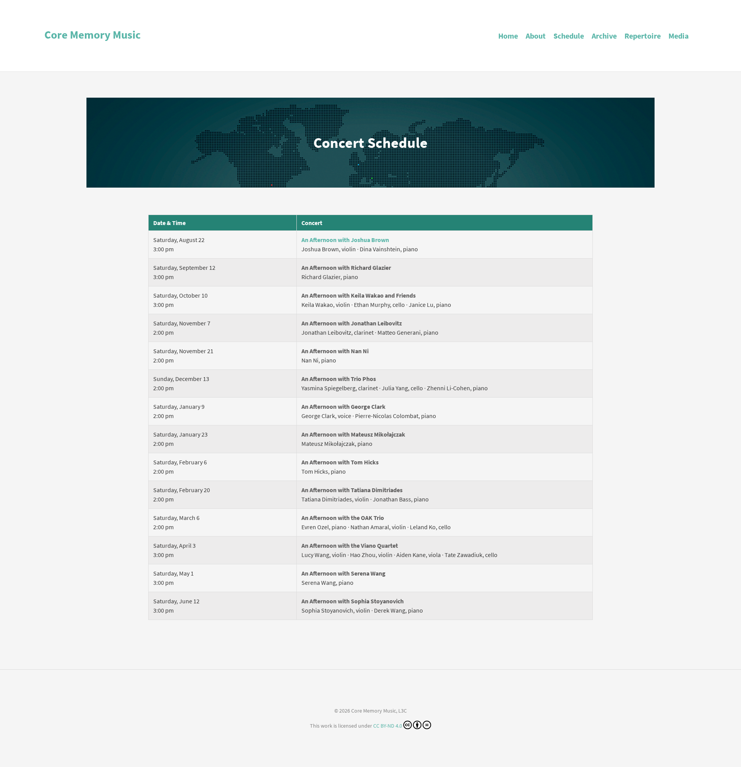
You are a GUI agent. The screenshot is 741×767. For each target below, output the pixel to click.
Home (508, 36)
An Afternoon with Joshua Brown (345, 240)
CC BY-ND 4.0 (387, 725)
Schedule (568, 36)
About (536, 36)
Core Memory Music (92, 35)
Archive (604, 36)
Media (678, 36)
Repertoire (642, 36)
